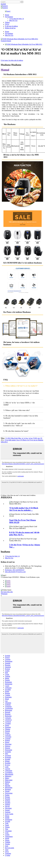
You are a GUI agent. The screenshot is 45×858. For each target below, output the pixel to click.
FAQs (7, 24)
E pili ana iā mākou (11, 26)
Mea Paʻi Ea (13, 20)
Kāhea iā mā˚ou (10, 28)
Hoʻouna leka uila (7, 592)
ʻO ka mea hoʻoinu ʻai (16, 18)
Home (7, 15)
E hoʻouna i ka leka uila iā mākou (12, 60)
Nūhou (7, 22)
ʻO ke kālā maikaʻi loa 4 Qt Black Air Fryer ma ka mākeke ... (23, 509)
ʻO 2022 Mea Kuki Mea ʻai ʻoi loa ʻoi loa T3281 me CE (23, 438)
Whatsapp (4, 594)
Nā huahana (9, 17)
